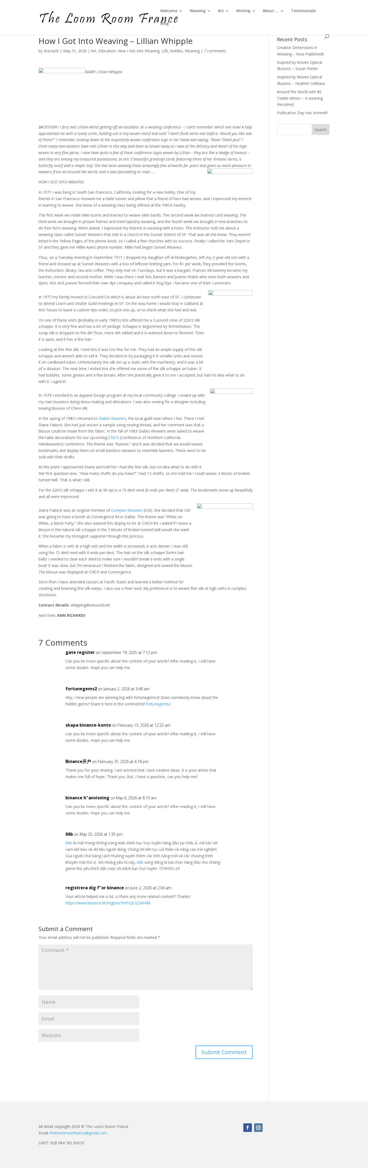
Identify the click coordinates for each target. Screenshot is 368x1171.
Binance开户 (78, 761)
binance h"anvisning (87, 798)
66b (69, 834)
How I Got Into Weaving (138, 50)
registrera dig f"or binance (94, 888)
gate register (80, 652)
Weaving (198, 11)
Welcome (168, 11)
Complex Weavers (127, 510)
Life (165, 50)
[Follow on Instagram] (258, 1127)
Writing (243, 11)
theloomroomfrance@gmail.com (78, 1132)
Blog (164, 24)
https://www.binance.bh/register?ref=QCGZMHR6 (108, 902)
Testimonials (303, 11)
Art (221, 11)
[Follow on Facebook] (247, 1127)
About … (271, 11)
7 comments (215, 50)
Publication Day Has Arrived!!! (302, 112)
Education (107, 50)
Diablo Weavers (112, 418)
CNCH (113, 437)
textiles (176, 50)
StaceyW (51, 50)
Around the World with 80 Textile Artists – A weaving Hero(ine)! (300, 98)
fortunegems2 (81, 689)
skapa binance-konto (88, 725)
